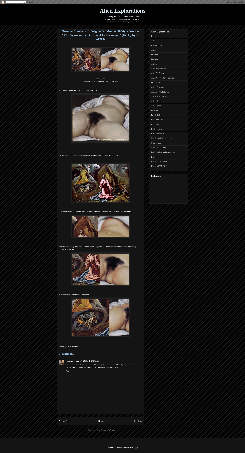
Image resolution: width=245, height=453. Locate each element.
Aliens (153, 50)
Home (101, 421)
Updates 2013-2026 (159, 161)
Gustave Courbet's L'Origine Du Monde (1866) (100, 81)
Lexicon (154, 110)
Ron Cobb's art (157, 120)
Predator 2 (155, 59)
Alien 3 (154, 64)
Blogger (135, 447)
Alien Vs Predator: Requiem (162, 78)
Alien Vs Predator (158, 73)
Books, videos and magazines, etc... (165, 152)
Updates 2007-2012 (159, 166)
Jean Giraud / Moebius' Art (162, 138)
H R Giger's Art (157, 134)
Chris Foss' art (157, 129)
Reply (68, 371)
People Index (156, 115)
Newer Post (64, 421)
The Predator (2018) (159, 96)
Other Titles (156, 143)
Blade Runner (156, 45)
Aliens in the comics (159, 148)
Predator (154, 55)
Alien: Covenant (157, 87)
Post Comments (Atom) (106, 430)
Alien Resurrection (158, 69)
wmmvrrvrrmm (72, 361)
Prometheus (155, 83)
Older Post (137, 421)
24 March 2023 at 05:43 (92, 361)
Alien (153, 41)
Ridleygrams (156, 124)
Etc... (153, 157)
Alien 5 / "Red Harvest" (160, 92)
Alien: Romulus (157, 101)
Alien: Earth (156, 106)
